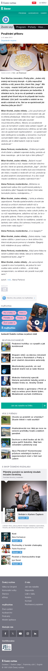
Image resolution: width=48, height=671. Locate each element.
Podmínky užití (29, 664)
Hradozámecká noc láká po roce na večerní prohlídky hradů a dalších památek (29, 431)
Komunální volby (9, 590)
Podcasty (6, 616)
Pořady (32, 27)
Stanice (5, 594)
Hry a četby (8, 313)
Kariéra (28, 597)
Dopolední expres (8, 40)
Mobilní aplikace (9, 620)
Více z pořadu (9, 413)
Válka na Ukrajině (9, 587)
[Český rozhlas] (8, 3)
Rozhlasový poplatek (34, 604)
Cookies (5, 664)
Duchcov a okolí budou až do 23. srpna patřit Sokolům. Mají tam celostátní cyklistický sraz (28, 442)
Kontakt (28, 601)
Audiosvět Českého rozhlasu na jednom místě (19, 334)
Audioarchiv (33, 13)
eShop (5, 597)
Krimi (21, 313)
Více (41, 27)
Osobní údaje (16, 664)
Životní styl (7, 27)
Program (22, 13)
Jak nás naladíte (32, 587)
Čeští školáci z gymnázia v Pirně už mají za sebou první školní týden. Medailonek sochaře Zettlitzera (29, 391)
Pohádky (7, 318)
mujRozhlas (6, 306)
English (39, 664)
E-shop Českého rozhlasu (16, 467)
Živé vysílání (8, 323)
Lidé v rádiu (30, 594)
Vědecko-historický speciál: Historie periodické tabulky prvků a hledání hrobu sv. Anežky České (29, 380)
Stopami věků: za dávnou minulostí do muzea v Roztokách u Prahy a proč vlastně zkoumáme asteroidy (29, 357)
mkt (9, 280)
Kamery (44, 13)
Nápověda (29, 590)
